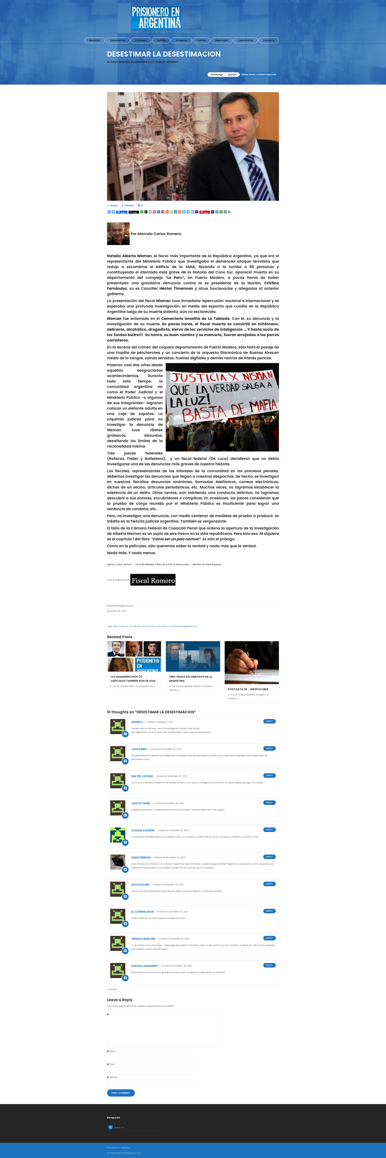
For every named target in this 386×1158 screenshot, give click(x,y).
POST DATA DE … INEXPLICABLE (248, 689)
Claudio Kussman (143, 830)
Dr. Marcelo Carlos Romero (142, 626)
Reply (269, 721)
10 (142, 205)
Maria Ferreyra (141, 857)
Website (113, 1077)
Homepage (217, 74)
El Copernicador (142, 911)
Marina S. (137, 722)
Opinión (232, 74)
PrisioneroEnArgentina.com (184, 626)
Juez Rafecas (163, 626)
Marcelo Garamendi (144, 966)
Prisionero (129, 205)
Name (112, 1051)
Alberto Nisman (120, 626)
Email (112, 1064)
